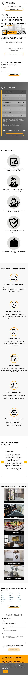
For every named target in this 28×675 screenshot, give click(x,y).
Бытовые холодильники (14, 501)
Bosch (2, 601)
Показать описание (14, 74)
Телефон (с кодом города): (9, 623)
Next (25, 462)
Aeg (2, 593)
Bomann (11, 599)
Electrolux (20, 603)
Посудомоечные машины (14, 578)
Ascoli (19, 595)
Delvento (11, 603)
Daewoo (19, 601)
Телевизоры (14, 548)
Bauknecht (11, 597)
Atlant (2, 597)
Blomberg (3, 599)
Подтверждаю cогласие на (12, 646)
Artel (10, 595)
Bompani (19, 599)
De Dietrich (3, 603)
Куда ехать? (5, 628)
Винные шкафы (14, 517)
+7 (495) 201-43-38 (14, 6)
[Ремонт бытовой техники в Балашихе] (3, 3)
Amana (11, 593)
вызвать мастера (14, 134)
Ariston (2, 595)
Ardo (19, 593)
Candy (10, 601)
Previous (2, 462)
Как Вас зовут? (6, 618)
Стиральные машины (14, 563)
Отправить (14, 650)
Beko (19, 597)
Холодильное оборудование (14, 532)
